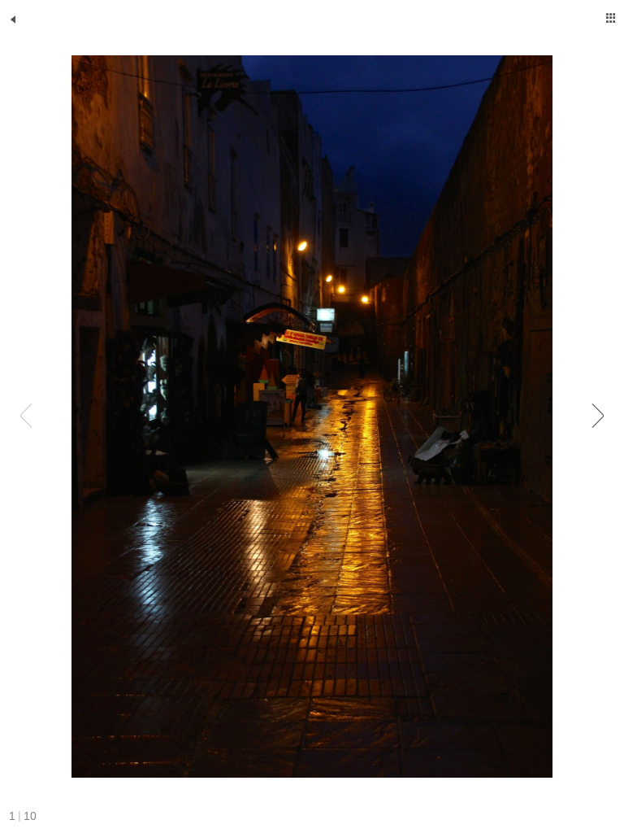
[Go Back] (13, 19)
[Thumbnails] (611, 18)
